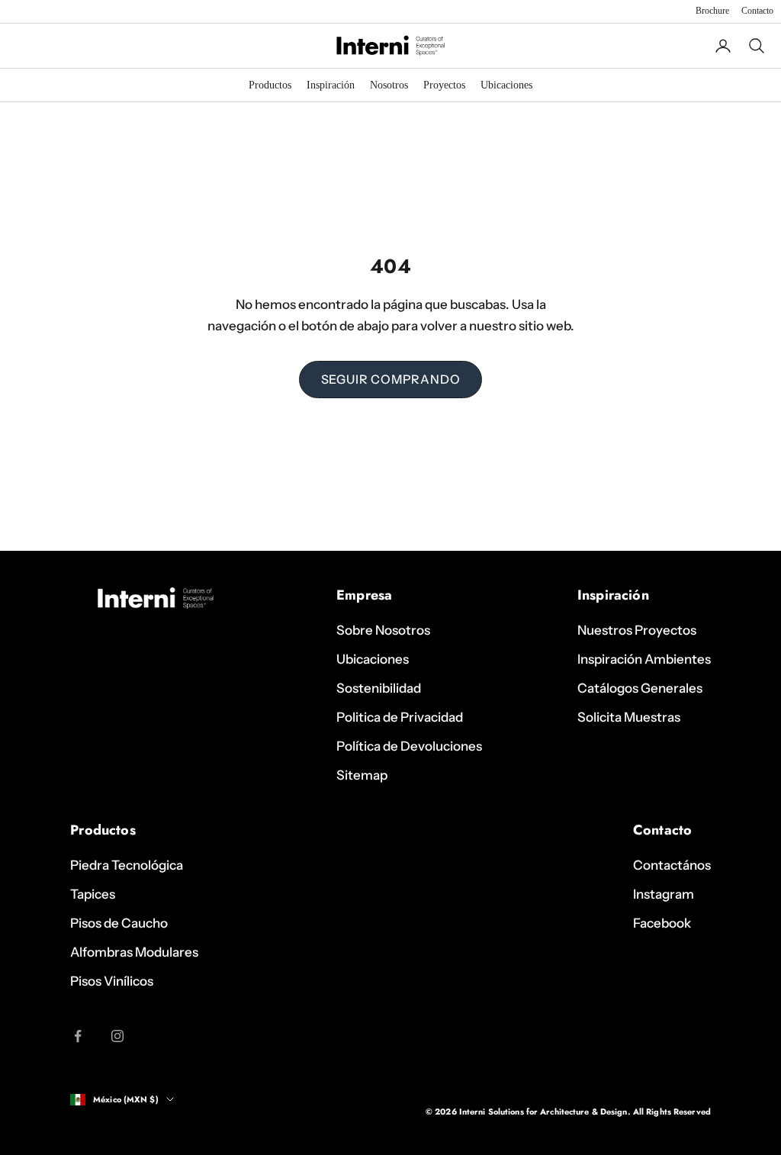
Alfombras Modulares (134, 952)
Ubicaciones (506, 85)
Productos (270, 85)
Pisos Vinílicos (111, 981)
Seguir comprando (391, 379)
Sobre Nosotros (383, 630)
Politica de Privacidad (399, 717)
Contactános (672, 865)
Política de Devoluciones (409, 746)
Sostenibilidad (378, 688)
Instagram (663, 894)
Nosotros (389, 85)
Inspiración (331, 85)
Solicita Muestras (628, 717)
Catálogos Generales (639, 688)
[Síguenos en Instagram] (117, 1036)
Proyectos (444, 85)
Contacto (757, 10)
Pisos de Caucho (119, 923)
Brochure (712, 10)
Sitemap (361, 775)
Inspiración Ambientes (644, 659)
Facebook (662, 923)
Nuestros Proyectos (636, 630)
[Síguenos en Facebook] (77, 1036)
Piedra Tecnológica (126, 865)
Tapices (92, 894)
